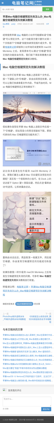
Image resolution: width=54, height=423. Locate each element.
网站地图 (40, 419)
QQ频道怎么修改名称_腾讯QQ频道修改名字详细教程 (40, 319)
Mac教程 (6, 24)
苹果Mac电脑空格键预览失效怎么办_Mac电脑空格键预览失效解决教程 (27, 18)
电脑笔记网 (27, 3)
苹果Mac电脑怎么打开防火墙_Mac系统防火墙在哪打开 (26, 339)
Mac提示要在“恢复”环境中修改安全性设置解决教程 (25, 368)
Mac (19, 34)
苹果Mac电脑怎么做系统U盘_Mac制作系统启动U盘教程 (27, 380)
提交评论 (46, 409)
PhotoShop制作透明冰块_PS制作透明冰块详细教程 (14, 317)
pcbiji (13, 24)
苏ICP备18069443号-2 (27, 419)
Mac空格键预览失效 (24, 304)
